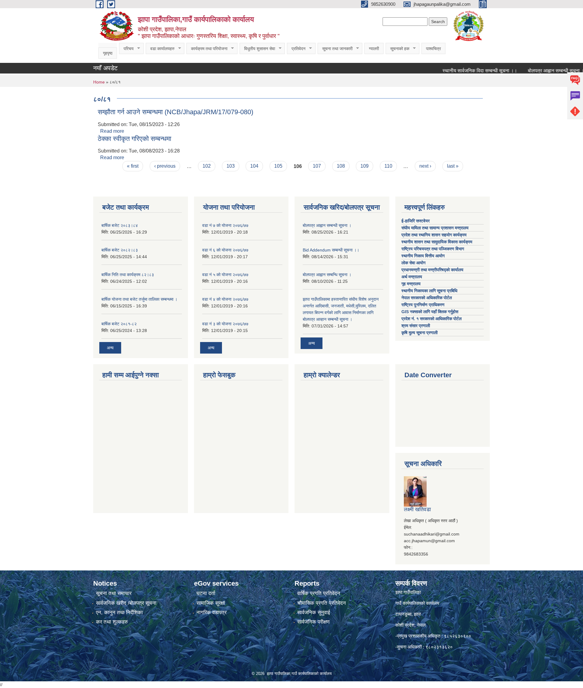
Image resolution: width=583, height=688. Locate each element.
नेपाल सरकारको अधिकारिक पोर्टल (426, 297)
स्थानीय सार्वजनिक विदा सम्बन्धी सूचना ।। (466, 70)
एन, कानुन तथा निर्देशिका (119, 612)
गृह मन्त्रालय (411, 283)
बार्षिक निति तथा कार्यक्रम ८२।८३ (127, 274)
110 (388, 166)
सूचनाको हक (397, 48)
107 (317, 166)
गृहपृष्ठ (107, 53)
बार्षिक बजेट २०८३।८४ (119, 225)
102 (207, 166)
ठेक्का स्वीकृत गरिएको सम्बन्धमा (134, 138)
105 (278, 166)
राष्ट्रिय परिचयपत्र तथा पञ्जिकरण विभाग (433, 248)
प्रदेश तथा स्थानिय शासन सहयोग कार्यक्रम (434, 234)
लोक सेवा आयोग (414, 262)
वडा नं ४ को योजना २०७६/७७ (225, 299)
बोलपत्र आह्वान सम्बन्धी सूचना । (543, 70)
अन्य (110, 347)
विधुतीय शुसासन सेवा (257, 48)
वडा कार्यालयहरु (160, 48)
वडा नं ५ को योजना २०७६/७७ (225, 274)
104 (254, 166)
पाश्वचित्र (433, 48)
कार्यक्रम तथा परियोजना (206, 48)
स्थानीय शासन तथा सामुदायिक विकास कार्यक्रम (436, 241)
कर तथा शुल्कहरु (112, 622)
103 (231, 166)
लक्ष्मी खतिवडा (417, 509)
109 (364, 166)
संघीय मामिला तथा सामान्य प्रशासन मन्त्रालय (435, 227)
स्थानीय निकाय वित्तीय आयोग (423, 255)
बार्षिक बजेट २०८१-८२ (119, 323)
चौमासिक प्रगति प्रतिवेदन (321, 603)
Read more (112, 131)
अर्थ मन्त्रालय (411, 276)
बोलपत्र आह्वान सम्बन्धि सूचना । (327, 274)
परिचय (126, 48)
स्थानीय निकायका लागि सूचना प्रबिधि (429, 290)
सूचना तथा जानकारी (335, 48)
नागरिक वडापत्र (211, 612)
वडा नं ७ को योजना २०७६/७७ (225, 225)
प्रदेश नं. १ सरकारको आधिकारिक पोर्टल (431, 318)
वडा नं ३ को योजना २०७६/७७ (225, 323)
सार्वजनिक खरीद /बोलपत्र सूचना (126, 603)
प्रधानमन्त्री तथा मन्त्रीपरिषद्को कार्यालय (433, 269)
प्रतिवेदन (296, 48)
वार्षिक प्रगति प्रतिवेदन (318, 593)
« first (132, 166)
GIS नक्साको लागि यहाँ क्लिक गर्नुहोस (429, 311)
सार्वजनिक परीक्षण (313, 622)
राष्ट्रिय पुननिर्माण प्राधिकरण (423, 304)
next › (425, 166)
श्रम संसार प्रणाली (415, 325)
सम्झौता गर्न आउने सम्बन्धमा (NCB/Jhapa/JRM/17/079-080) (175, 112)
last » (453, 166)
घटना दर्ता (205, 593)
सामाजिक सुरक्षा (210, 603)
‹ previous (165, 166)
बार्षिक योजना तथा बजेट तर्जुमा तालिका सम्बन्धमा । (139, 299)
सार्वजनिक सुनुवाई (313, 612)
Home (99, 82)
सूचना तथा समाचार (113, 593)
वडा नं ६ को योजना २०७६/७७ (225, 250)
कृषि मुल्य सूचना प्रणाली (419, 332)
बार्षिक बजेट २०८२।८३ (119, 250)
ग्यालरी (374, 48)
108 (341, 166)
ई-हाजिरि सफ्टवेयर (416, 220)
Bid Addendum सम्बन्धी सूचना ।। (331, 250)
